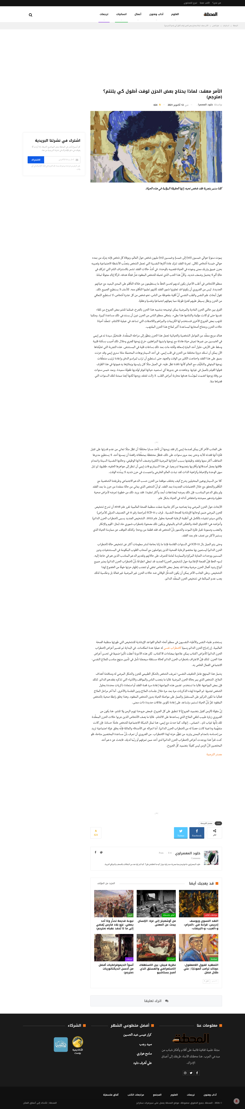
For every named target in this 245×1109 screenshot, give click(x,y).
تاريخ (130, 915)
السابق (214, 981)
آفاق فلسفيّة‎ (169, 915)
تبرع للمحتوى (190, 3)
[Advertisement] (156, 58)
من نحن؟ (216, 3)
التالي (207, 981)
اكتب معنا (205, 3)
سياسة (214, 959)
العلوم (175, 14)
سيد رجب (145, 1045)
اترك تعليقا (153, 1001)
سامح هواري (144, 1054)
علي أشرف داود (142, 1064)
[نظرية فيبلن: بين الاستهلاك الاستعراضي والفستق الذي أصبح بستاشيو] (156, 947)
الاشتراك (35, 160)
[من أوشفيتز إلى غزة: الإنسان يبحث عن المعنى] (156, 903)
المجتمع (171, 959)
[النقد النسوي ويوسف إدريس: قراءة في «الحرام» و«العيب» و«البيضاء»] (198, 903)
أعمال (138, 14)
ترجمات (104, 14)
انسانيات (121, 14)
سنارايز (140, 1103)
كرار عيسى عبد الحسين (137, 1035)
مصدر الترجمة (214, 755)
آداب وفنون (156, 14)
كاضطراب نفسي (173, 648)
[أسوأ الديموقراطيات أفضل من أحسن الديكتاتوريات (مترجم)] (113, 947)
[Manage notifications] (236, 1101)
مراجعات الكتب (211, 915)
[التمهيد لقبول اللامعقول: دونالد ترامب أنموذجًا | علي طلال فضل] (198, 947)
